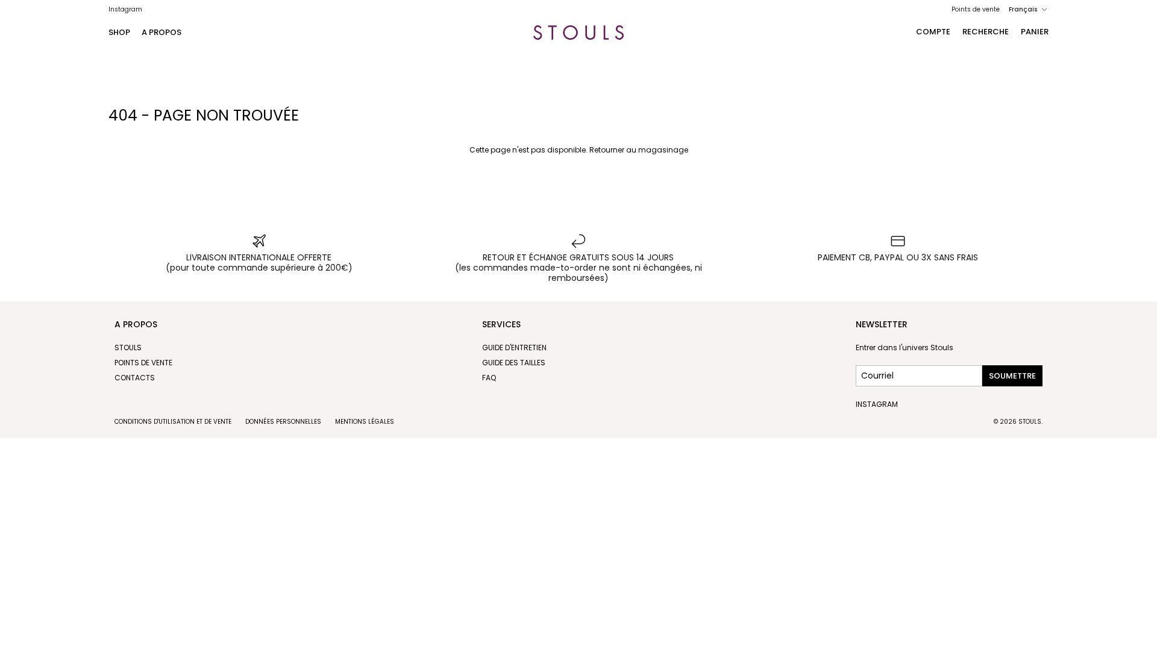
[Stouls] (578, 32)
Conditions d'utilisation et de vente (172, 421)
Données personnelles (283, 421)
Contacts (134, 378)
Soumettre (1012, 376)
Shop (119, 32)
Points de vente (976, 9)
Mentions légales (364, 421)
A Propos (161, 32)
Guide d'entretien (514, 347)
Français (1023, 9)
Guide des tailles (513, 362)
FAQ (489, 378)
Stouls (128, 347)
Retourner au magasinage (638, 150)
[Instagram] (125, 9)
